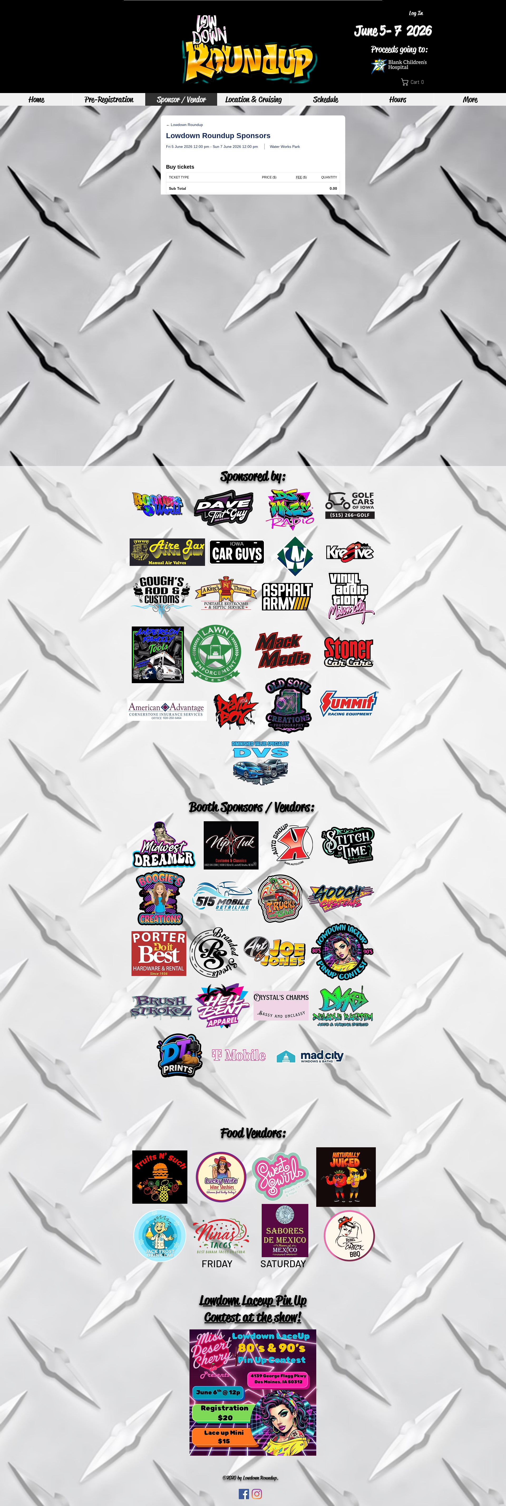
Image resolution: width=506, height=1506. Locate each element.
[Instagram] (257, 1494)
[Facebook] (244, 1494)
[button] (414, 82)
